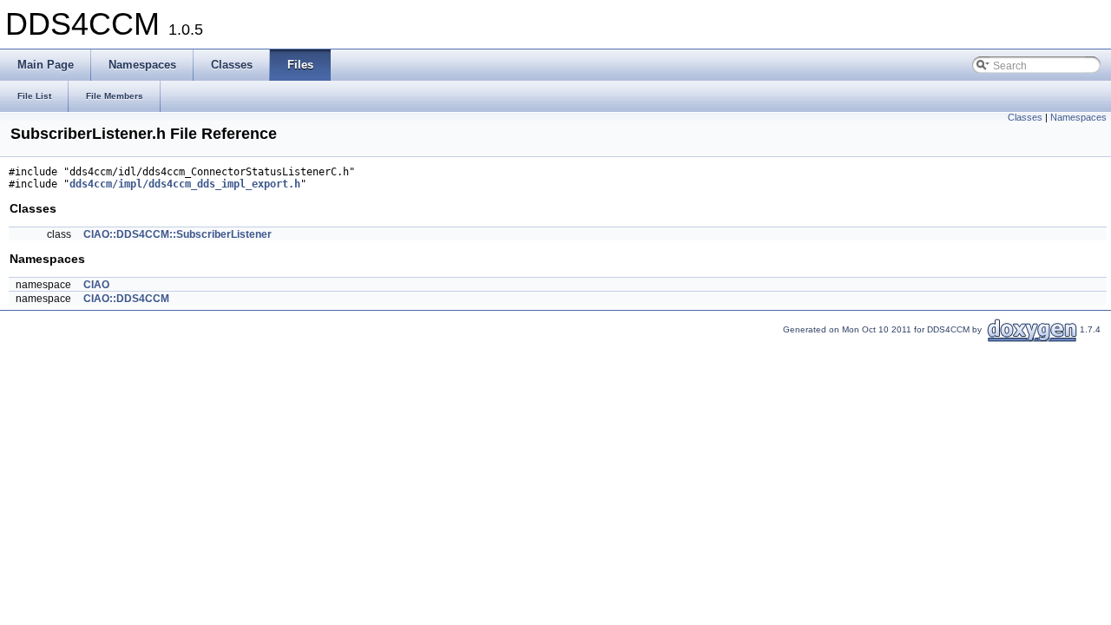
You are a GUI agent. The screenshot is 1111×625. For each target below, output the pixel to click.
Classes (1025, 117)
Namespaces (1078, 117)
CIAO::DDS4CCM (126, 299)
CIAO (96, 285)
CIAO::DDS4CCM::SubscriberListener (177, 234)
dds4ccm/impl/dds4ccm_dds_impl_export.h (184, 184)
